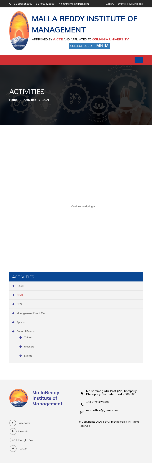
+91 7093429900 (44, 3)
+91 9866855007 (22, 3)
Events (28, 355)
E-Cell (20, 286)
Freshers (29, 346)
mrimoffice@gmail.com (76, 3)
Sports (21, 322)
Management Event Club (31, 313)
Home (13, 99)
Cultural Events (26, 331)
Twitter (22, 448)
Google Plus (25, 440)
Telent (28, 337)
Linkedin (23, 431)
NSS (19, 304)
